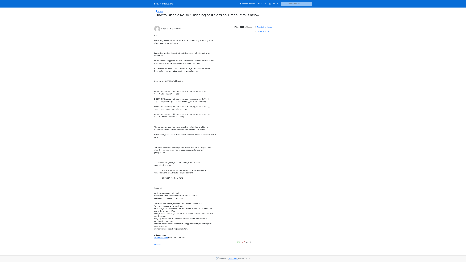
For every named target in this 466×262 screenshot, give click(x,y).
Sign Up (274, 4)
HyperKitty (233, 258)
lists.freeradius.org (163, 3)
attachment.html (161, 237)
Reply (158, 244)
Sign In (262, 4)
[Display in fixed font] (247, 242)
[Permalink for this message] (250, 242)
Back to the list (263, 31)
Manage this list (248, 4)
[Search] (310, 4)
